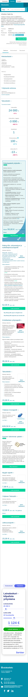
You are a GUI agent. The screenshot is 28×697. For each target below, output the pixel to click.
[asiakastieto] (5, 4)
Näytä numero (19, 35)
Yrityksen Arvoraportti (9, 410)
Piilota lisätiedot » (6, 264)
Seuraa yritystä (22, 39)
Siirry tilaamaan (14, 235)
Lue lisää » (4, 420)
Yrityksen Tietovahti (9, 496)
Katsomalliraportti (21, 256)
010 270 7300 (9, 683)
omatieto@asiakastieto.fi (9, 687)
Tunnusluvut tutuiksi (6, 104)
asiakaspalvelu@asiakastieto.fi (11, 685)
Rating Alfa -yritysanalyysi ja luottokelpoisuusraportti (12, 246)
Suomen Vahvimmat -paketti (12, 437)
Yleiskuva (5, 50)
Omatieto (19, 1)
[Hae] (26, 9)
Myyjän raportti (7, 473)
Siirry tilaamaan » (14, 466)
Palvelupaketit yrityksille (11, 163)
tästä (18, 218)
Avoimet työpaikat (6, 94)
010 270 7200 (9, 682)
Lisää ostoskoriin (15, 308)
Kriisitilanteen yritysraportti (11, 320)
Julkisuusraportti (8, 523)
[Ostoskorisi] (15, 5)
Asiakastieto (5, 1)
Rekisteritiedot (13, 50)
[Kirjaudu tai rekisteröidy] (22, 5)
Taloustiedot (22, 50)
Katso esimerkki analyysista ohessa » (13, 285)
